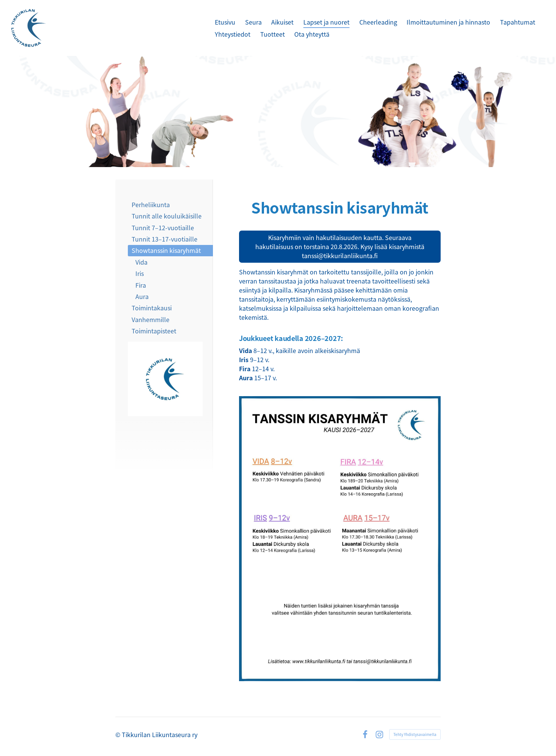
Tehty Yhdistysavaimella (414, 734)
